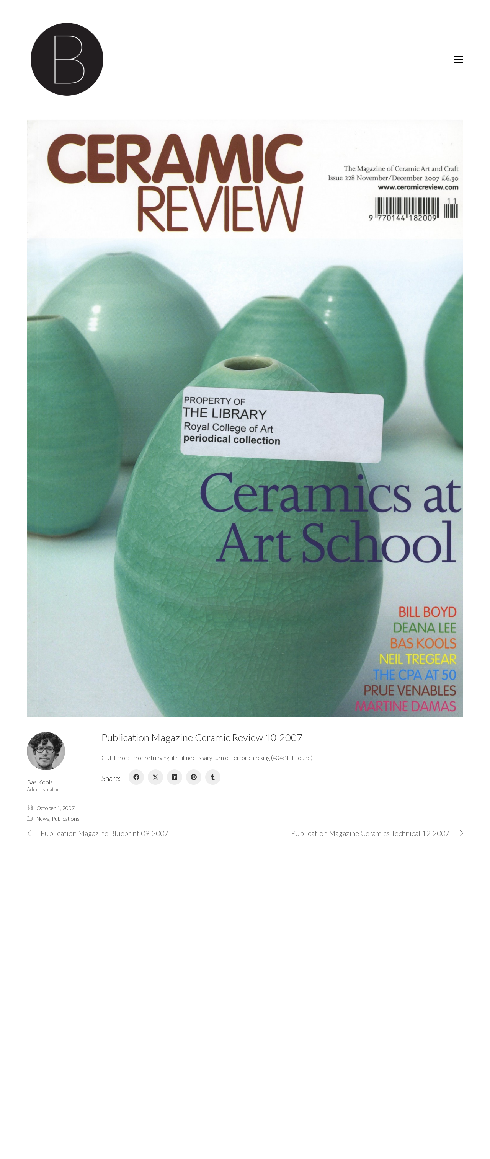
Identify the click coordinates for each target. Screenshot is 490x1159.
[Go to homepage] (67, 59)
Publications (66, 818)
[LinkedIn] (174, 777)
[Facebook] (136, 777)
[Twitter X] (155, 777)
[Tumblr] (212, 777)
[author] (46, 751)
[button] (458, 59)
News (42, 818)
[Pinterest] (193, 777)
